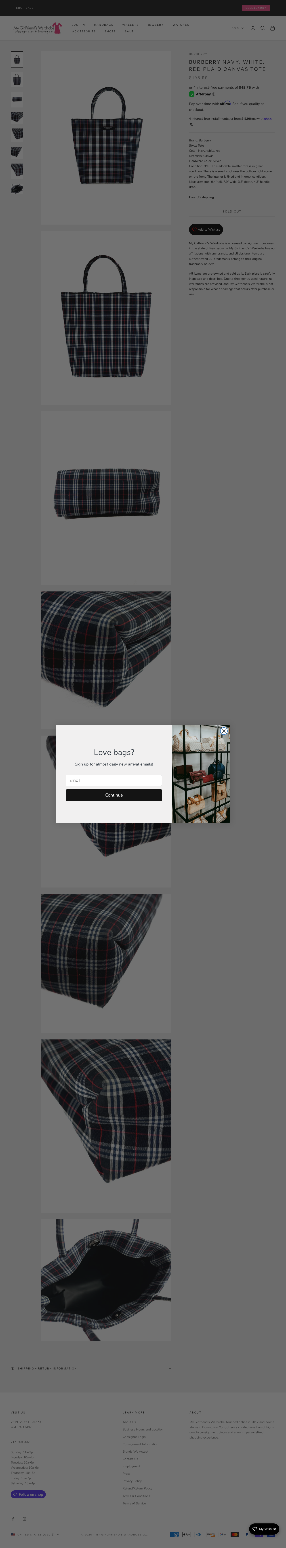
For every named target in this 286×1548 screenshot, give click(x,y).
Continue (114, 795)
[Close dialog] (223, 731)
